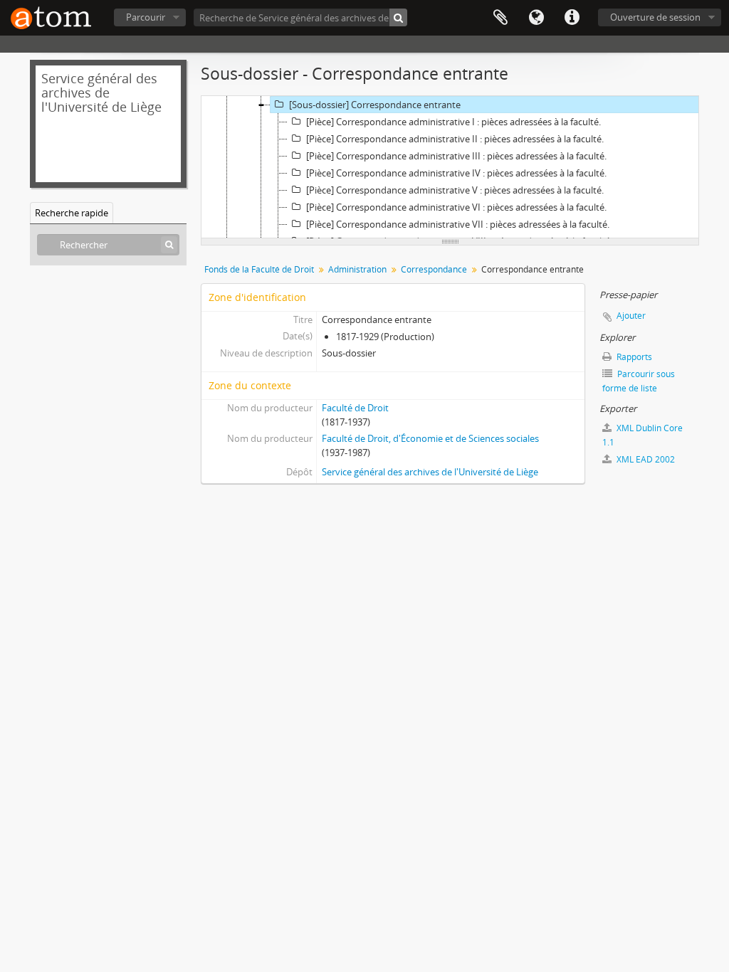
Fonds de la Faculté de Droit (259, 269)
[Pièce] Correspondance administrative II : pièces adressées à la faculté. (455, 138)
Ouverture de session (655, 17)
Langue (536, 18)
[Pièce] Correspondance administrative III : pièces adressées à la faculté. (456, 155)
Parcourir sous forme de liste (638, 381)
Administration (357, 269)
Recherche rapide (71, 212)
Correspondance (434, 269)
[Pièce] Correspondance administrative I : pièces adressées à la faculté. (453, 121)
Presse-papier (500, 18)
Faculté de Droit (355, 407)
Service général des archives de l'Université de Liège (430, 471)
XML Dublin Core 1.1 (642, 435)
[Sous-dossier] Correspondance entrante (375, 104)
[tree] (449, 167)
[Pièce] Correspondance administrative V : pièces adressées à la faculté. (455, 190)
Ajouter (631, 316)
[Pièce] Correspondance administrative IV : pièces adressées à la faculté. (456, 173)
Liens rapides (571, 18)
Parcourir (145, 17)
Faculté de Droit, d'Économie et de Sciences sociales (430, 438)
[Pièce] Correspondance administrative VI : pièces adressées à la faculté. (456, 207)
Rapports (633, 357)
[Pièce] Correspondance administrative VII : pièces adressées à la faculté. (457, 224)
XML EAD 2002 (644, 459)
